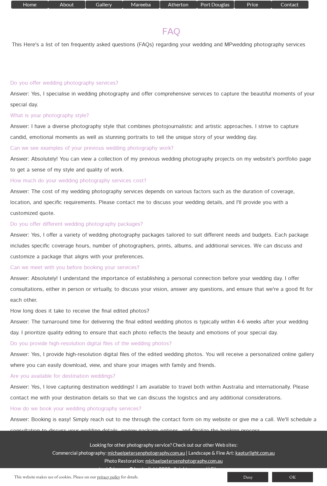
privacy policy (108, 477)
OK (292, 477)
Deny (248, 477)
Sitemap (219, 469)
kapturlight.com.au (255, 453)
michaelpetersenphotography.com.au (146, 453)
